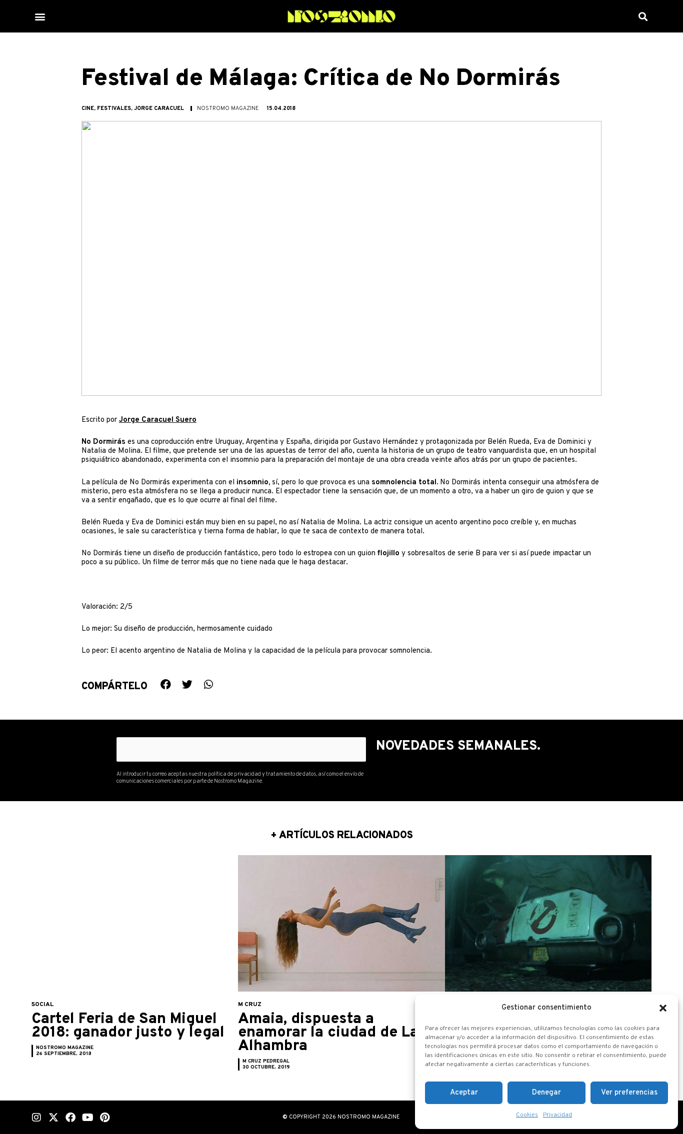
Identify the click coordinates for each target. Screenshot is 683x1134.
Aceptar (464, 1093)
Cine (88, 108)
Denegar (546, 1093)
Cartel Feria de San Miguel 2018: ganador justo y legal (128, 1026)
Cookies (527, 1115)
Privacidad (557, 1115)
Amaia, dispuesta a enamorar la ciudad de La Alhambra (328, 1033)
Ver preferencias (629, 1093)
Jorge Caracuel (159, 108)
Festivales (114, 108)
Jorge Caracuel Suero (157, 420)
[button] (663, 1008)
